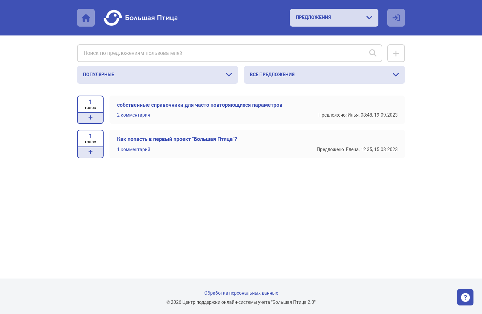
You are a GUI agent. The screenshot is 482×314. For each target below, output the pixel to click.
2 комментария (133, 115)
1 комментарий (133, 149)
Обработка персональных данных (241, 293)
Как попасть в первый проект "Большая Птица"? (177, 139)
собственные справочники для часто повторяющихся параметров (199, 105)
